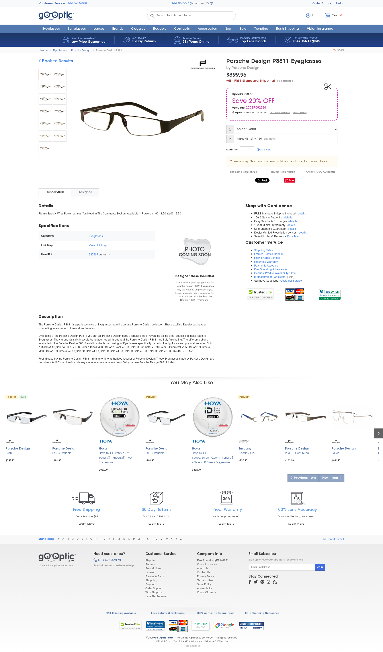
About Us (202, 568)
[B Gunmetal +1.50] (45, 111)
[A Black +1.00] (59, 74)
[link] (329, 294)
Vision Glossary (206, 592)
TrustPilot (200, 626)
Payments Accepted (266, 265)
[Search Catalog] (152, 16)
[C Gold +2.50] (45, 148)
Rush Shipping (287, 29)
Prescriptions (153, 568)
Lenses (99, 29)
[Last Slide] (74, 120)
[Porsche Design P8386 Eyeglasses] (352, 417)
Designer (85, 192)
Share (340, 50)
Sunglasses (77, 29)
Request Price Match (282, 172)
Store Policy (204, 584)
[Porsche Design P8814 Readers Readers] (73, 417)
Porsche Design (80, 50)
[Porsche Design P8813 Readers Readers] (166, 417)
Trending (261, 29)
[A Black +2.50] (45, 99)
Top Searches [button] (193, 645)
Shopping (151, 580)
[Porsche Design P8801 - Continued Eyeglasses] (306, 417)
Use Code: (238, 108)
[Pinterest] (262, 582)
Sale (243, 29)
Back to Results (57, 61)
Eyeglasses (51, 29)
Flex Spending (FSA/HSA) (212, 560)
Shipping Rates (263, 250)
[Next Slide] (210, 120)
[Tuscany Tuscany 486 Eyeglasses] (259, 417)
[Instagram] (268, 582)
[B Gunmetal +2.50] (45, 123)
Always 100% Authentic (320, 172)
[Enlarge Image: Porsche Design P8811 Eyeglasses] (141, 120)
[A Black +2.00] (59, 86)
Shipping (150, 560)
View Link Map (98, 245)
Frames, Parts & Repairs (268, 254)
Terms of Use (205, 580)
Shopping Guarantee (243, 172)
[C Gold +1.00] (59, 123)
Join (320, 567)
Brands (117, 29)
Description (54, 192)
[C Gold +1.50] (45, 136)
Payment (150, 584)
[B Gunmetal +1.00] (59, 99)
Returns (150, 564)
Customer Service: (52, 3)
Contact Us (203, 572)
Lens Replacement (156, 596)
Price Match (294, 236)
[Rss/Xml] (275, 582)
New (228, 29)
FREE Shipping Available (121, 613)
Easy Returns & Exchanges (168, 613)
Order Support (153, 588)
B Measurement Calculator (270, 276)
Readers (159, 29)
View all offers (300, 113)
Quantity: (232, 150)
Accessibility (204, 588)
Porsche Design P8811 (110, 50)
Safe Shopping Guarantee (262, 613)
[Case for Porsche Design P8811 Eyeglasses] (194, 251)
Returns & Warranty (266, 261)
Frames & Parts (154, 576)
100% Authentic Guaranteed (215, 613)
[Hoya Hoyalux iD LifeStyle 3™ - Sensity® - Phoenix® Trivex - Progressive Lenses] (120, 417)
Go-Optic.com (163, 638)
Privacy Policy (205, 576)
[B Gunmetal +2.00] (59, 111)
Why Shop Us (153, 592)
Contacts (182, 29)
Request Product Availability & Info (275, 273)
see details (285, 81)
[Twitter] (256, 582)
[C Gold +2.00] (59, 136)
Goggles (138, 29)
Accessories (207, 29)
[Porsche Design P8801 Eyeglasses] (26, 417)
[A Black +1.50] (45, 86)
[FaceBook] (250, 582)
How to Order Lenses (267, 257)
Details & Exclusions (280, 113)
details (302, 213)
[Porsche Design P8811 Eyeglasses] (45, 74)
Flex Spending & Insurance (270, 269)
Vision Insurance (207, 564)
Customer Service (291, 280)
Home (44, 50)
